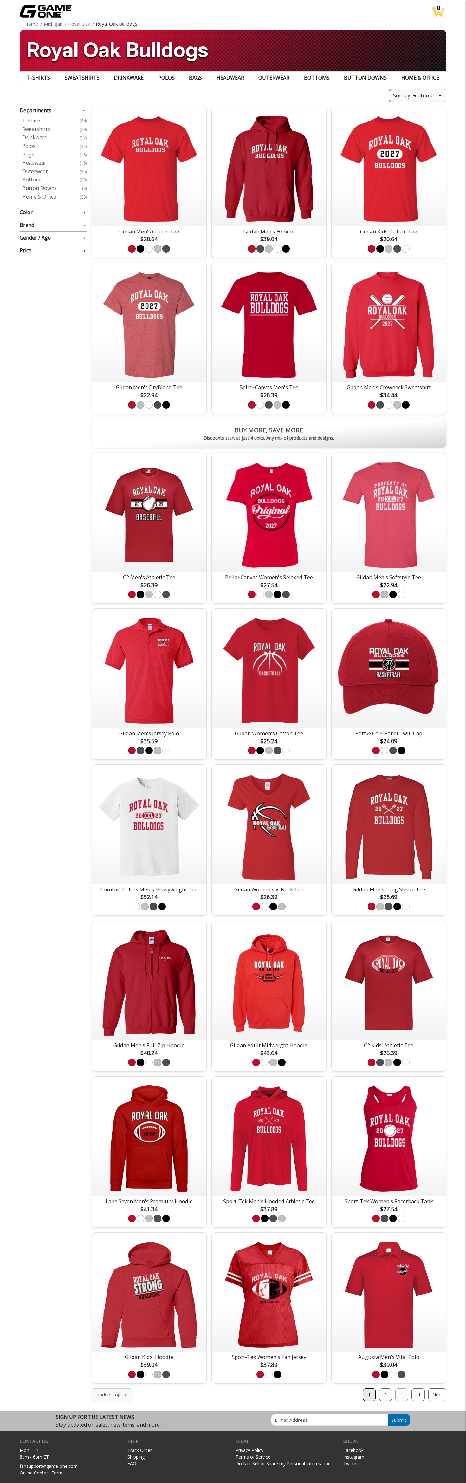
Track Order (139, 1450)
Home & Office (420, 77)
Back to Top (112, 1395)
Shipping (136, 1457)
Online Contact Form (41, 1473)
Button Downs (365, 77)
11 (418, 1395)
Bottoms (317, 77)
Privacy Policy (249, 1450)
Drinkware (129, 77)
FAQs (133, 1463)
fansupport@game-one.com (49, 1466)
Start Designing (149, 213)
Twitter (350, 1463)
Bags (195, 77)
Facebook (353, 1450)
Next (437, 1395)
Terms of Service (253, 1457)
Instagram (353, 1457)
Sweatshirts (82, 77)
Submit (399, 1420)
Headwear (230, 77)
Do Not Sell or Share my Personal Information (283, 1463)
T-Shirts (38, 77)
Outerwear (273, 77)
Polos (166, 77)
